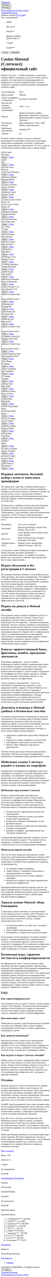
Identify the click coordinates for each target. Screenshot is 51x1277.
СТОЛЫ (5, 53)
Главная (4, 13)
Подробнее (19, 1178)
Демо (11, 157)
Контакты (13, 13)
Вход (26, 10)
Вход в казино (7, 1151)
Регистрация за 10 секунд (12, 10)
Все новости (6, 1258)
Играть (4, 157)
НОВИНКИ (15, 53)
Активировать (7, 1178)
